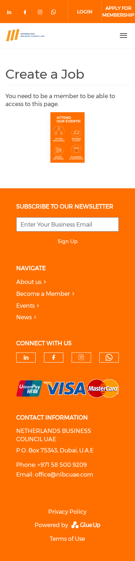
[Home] (55, 35)
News (24, 317)
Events (25, 305)
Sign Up (67, 241)
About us (28, 282)
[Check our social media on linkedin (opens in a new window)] (11, 13)
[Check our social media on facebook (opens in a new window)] (26, 13)
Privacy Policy (67, 511)
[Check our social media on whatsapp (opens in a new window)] (56, 12)
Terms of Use (67, 538)
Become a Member (43, 293)
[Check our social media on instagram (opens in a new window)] (41, 13)
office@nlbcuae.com (64, 474)
